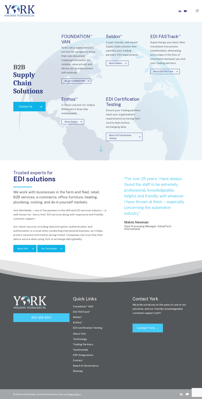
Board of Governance (86, 365)
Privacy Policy (74, 394)
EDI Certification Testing (87, 327)
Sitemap (78, 371)
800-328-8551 (41, 317)
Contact (78, 360)
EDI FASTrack (81, 311)
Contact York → (148, 328)
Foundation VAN (83, 306)
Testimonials (80, 349)
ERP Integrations (83, 355)
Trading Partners (83, 344)
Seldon (77, 317)
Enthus (78, 322)
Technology (80, 339)
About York (79, 333)
